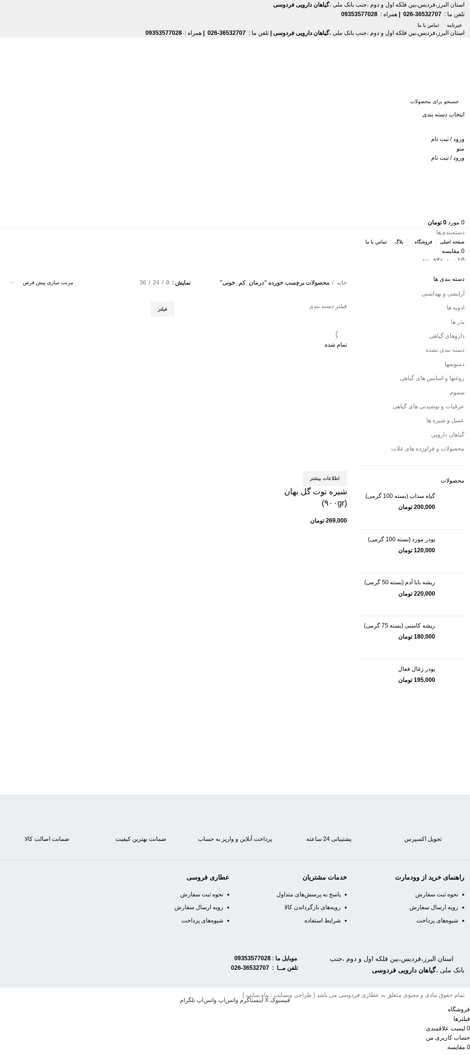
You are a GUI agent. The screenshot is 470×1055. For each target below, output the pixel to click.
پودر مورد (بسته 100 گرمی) (401, 539)
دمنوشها (454, 364)
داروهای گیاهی (446, 336)
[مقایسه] (338, 461)
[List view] (122, 282)
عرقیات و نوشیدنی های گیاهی (428, 406)
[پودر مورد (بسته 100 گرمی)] (452, 551)
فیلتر (162, 309)
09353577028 (252, 958)
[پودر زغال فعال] (452, 681)
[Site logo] (436, 65)
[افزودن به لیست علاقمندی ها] (298, 461)
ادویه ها (455, 307)
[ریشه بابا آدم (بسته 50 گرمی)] (452, 594)
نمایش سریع (318, 461)
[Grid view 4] (94, 282)
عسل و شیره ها (445, 420)
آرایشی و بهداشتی (443, 293)
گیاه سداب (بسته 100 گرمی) (400, 496)
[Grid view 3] (108, 282)
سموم (457, 392)
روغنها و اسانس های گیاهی (432, 378)
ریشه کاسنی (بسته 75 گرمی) (399, 625)
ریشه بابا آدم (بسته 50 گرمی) (399, 582)
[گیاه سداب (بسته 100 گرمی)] (452, 508)
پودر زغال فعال (416, 669)
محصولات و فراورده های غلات (427, 448)
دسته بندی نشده (445, 350)
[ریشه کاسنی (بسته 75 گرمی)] (452, 638)
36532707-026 (250, 968)
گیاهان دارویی (447, 434)
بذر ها (457, 322)
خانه (341, 282)
